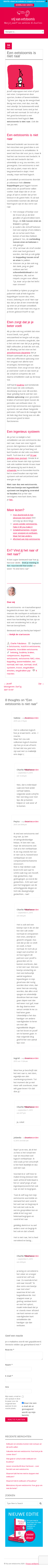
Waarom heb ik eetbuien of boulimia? (21, 1481)
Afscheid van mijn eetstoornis (26, 539)
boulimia (20, 384)
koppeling (11, 661)
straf (35, 664)
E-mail (9, 1375)
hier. (11, 499)
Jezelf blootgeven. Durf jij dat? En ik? (12, 686)
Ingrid (17, 1058)
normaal (27, 664)
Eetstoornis (14, 646)
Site (7, 1386)
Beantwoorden (32, 717)
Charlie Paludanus (18, 643)
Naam (9, 1364)
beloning (14, 652)
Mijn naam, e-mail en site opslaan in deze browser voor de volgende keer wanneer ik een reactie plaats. (13, 1402)
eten (37, 658)
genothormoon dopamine (18, 352)
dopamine (25, 655)
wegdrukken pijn (23, 670)
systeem (11, 667)
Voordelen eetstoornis (27, 649)
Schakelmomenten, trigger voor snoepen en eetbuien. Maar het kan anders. (25, 532)
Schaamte (11, 649)
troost (19, 667)
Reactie (9, 1349)
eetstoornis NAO (26, 658)
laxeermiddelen (24, 661)
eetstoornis (12, 658)
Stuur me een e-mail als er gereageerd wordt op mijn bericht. (29, 1409)
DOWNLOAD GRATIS (24, 5)
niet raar (19, 664)
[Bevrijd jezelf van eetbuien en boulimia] (24, 24)
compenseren (13, 655)
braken (31, 652)
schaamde (12, 470)
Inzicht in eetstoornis (30, 646)
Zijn (41, 683)
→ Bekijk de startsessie (18, 634)
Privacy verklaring (32, 1564)
